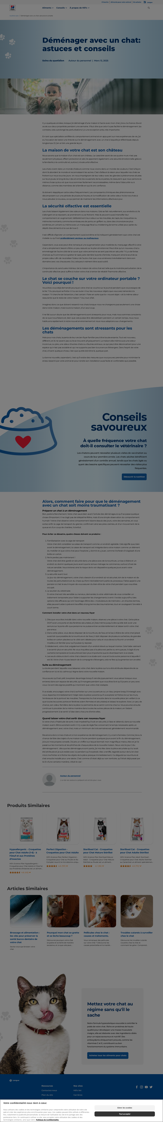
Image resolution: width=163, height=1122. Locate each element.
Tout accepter (125, 1114)
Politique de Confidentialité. (47, 1120)
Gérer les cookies (124, 1108)
